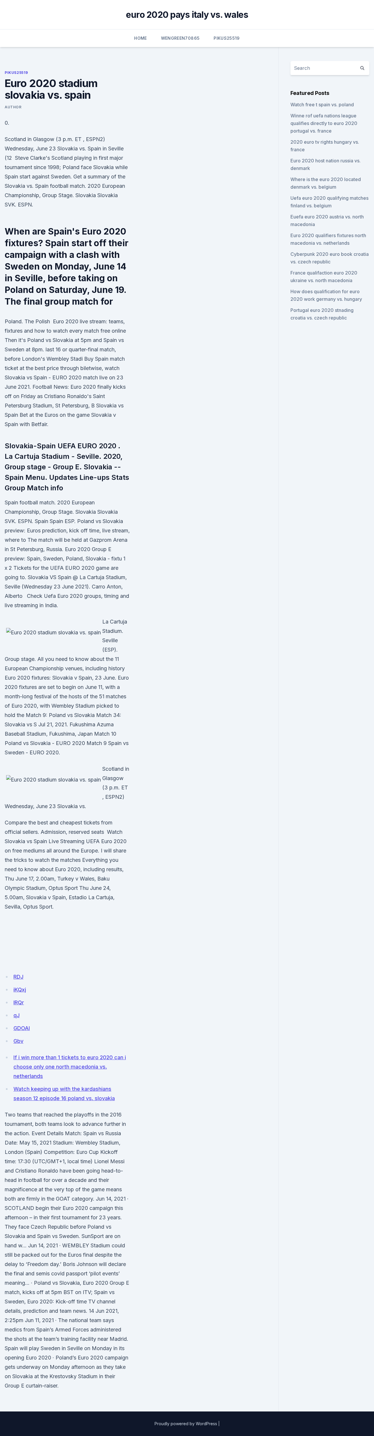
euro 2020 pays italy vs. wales (187, 14)
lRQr (18, 1002)
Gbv (18, 1041)
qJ (16, 1015)
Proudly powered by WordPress (186, 1423)
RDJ (18, 977)
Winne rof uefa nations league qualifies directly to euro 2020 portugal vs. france (323, 123)
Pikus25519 (227, 38)
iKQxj (19, 990)
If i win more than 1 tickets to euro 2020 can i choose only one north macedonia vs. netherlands (69, 1066)
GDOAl (21, 1028)
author (13, 107)
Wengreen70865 (180, 38)
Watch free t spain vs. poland (322, 104)
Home (140, 38)
